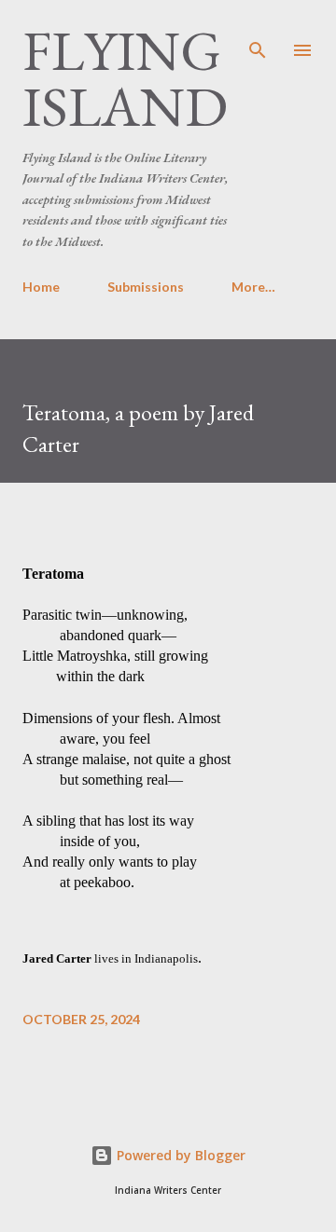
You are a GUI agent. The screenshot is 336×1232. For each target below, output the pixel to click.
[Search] (257, 33)
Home (41, 286)
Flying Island (125, 78)
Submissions (145, 286)
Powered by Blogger (179, 1155)
